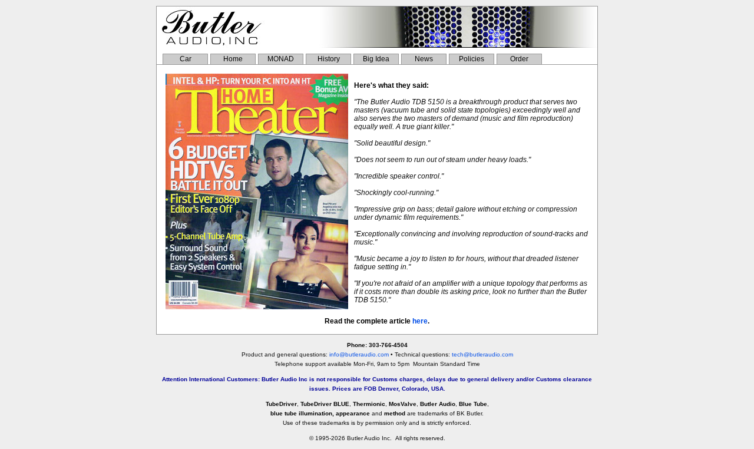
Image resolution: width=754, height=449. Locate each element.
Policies (471, 59)
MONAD (280, 59)
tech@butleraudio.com (482, 354)
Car (185, 59)
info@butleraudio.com (359, 354)
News (424, 59)
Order (519, 59)
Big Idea (376, 59)
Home (233, 59)
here (420, 321)
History (329, 59)
